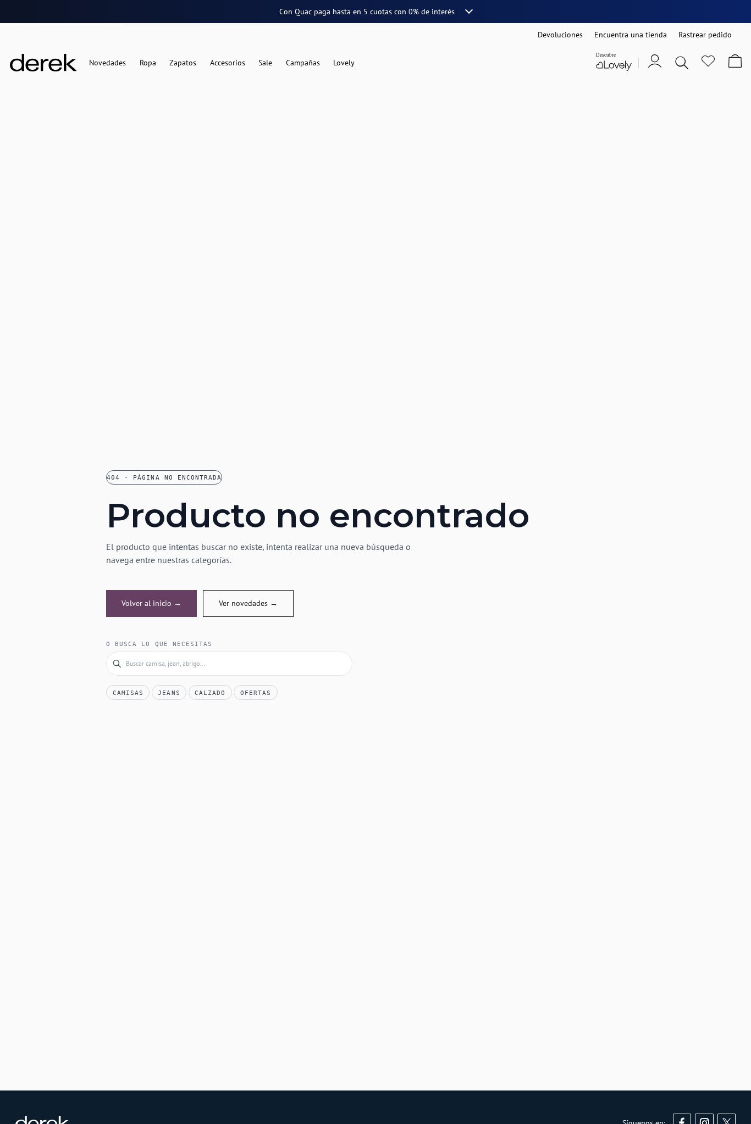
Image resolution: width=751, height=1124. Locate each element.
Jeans (169, 692)
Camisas (128, 692)
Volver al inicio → (151, 603)
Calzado (210, 692)
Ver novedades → (248, 603)
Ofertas (255, 692)
